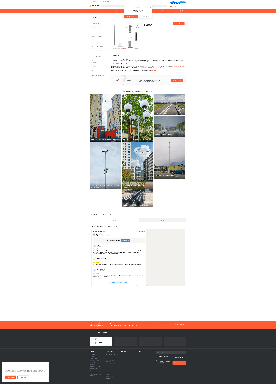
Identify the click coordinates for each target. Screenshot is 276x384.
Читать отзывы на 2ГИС (40, 308)
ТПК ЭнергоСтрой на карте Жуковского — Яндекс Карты (138, 285)
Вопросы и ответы (110, 372)
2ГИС (162, 220)
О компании (109, 351)
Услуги (107, 365)
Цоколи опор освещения (96, 382)
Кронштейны (93, 364)
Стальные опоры (94, 354)
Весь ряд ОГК (154, 70)
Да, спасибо (130, 16)
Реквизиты (108, 368)
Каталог (92, 351)
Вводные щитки (94, 358)
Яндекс (114, 220)
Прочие (92, 377)
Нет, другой (145, 16)
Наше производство (111, 363)
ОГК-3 (156, 62)
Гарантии (108, 370)
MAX (173, 1)
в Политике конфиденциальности (34, 373)
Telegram (182, 1)
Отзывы (107, 374)
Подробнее (23, 377)
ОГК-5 (148, 66)
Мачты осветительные (95, 366)
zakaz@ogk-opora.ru (177, 7)
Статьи (139, 351)
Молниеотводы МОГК (95, 368)
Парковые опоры (94, 356)
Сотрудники (109, 382)
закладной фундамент (178, 66)
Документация (109, 376)
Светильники (93, 379)
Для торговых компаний (112, 358)
